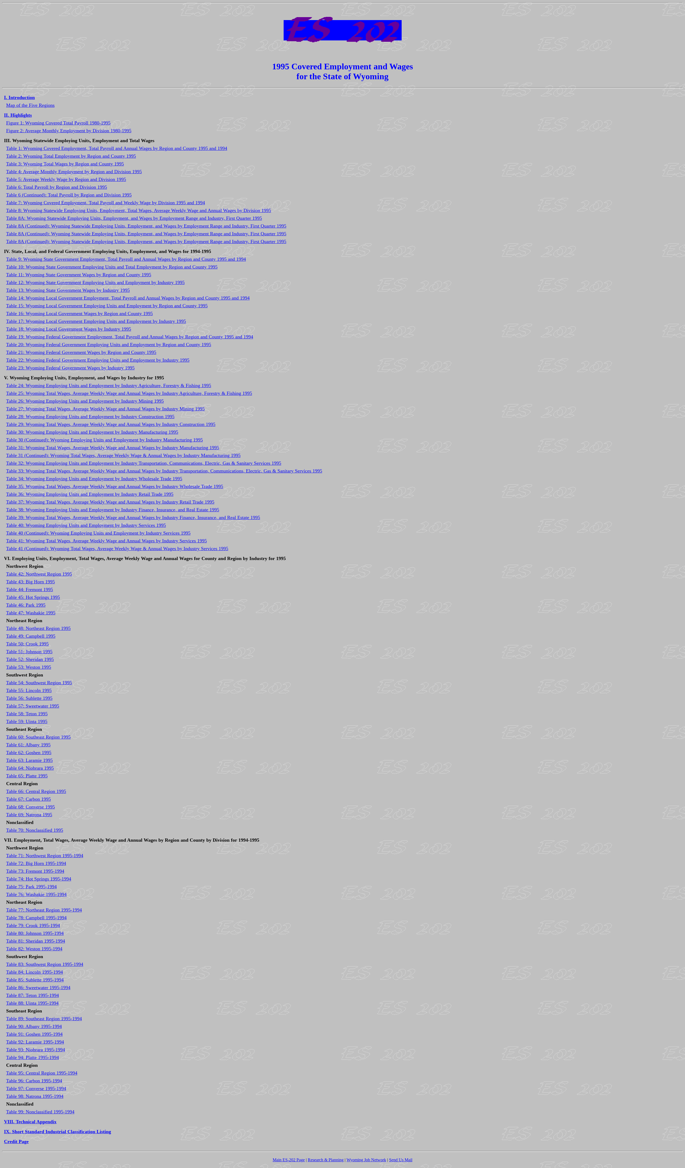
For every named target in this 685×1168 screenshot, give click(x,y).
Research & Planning (326, 1160)
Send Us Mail (400, 1160)
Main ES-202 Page (289, 1160)
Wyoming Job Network (366, 1160)
